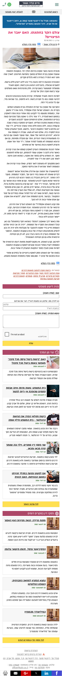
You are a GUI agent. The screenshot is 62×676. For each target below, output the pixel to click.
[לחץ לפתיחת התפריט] (56, 4)
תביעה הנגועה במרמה (49, 278)
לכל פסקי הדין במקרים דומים (31, 640)
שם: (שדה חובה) (51, 293)
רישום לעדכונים (51, 12)
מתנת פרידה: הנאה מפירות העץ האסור (25, 520)
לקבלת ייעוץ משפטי (14, 12)
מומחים (29, 276)
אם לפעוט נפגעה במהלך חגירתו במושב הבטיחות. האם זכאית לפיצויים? (29, 477)
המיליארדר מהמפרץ (35, 611)
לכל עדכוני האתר (31, 504)
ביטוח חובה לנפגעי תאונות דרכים (36, 270)
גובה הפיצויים (32, 273)
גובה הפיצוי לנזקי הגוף (49, 273)
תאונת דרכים (19, 276)
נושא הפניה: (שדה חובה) (47, 313)
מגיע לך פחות (39, 276)
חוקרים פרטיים (52, 276)
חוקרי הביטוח (19, 273)
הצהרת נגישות (31, 650)
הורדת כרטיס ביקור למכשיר (29, 654)
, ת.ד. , (31, 659)
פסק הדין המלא (29, 44)
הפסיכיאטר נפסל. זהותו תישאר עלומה (25, 549)
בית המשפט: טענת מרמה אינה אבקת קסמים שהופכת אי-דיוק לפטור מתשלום (26, 391)
